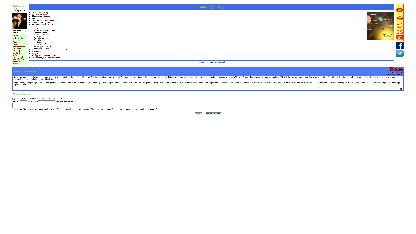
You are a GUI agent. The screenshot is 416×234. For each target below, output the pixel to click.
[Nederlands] (18, 11)
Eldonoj (16, 44)
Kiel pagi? (17, 51)
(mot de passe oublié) (64, 101)
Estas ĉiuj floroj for (48, 50)
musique (43, 15)
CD (37, 15)
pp (37, 56)
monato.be (386, 74)
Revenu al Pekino (64, 50)
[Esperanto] (14, 11)
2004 (52, 21)
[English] (21, 11)
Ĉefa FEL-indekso (18, 39)
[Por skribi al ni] (26, 31)
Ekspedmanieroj (19, 46)
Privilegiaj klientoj (17, 62)
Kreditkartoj (18, 57)
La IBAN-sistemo (16, 54)
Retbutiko (17, 42)
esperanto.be (397, 74)
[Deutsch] (24, 11)
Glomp (45, 13)
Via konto (17, 49)
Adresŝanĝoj (18, 59)
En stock (46, 17)
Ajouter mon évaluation (50, 58)
